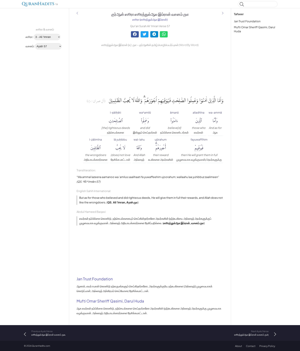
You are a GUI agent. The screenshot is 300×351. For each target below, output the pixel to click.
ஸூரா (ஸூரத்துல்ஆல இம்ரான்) (150, 19)
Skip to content (4, 4)
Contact (250, 345)
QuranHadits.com (41, 345)
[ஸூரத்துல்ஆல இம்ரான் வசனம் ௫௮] (222, 13)
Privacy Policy (267, 345)
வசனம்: (30, 46)
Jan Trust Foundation (247, 21)
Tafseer (239, 14)
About (238, 345)
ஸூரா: (29, 37)
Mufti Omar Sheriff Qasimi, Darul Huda (254, 29)
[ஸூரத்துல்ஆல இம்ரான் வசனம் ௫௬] (77, 13)
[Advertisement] (33, 99)
